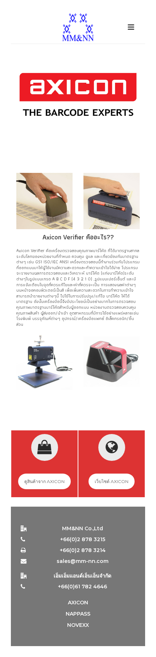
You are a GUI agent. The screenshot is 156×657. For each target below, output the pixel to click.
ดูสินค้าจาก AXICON (44, 481)
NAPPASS (78, 614)
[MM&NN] (78, 27)
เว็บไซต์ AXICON (111, 481)
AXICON (78, 602)
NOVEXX (78, 625)
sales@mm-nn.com (82, 561)
